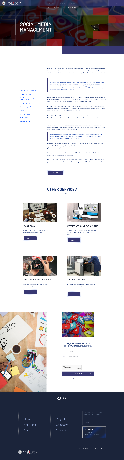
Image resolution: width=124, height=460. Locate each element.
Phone (64, 361)
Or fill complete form (77, 379)
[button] (51, 3)
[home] (15, 3)
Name (64, 350)
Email (64, 356)
